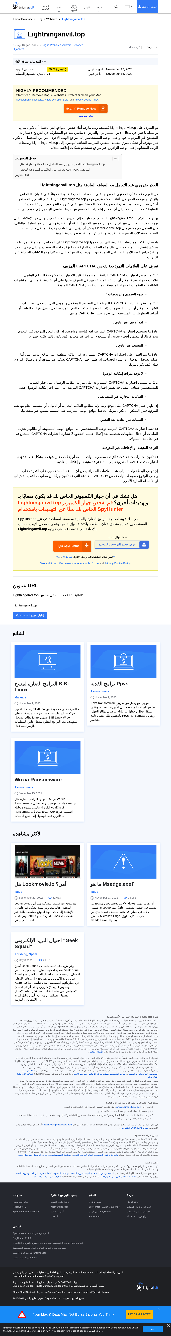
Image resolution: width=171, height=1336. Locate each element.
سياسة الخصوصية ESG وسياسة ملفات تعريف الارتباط (39, 1248)
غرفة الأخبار (133, 1202)
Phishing (21, 954)
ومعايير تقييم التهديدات (111, 1176)
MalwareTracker (59, 1206)
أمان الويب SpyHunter (100, 1211)
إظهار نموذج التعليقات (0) (30, 615)
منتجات (59, 7)
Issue (18, 891)
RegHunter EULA (22, 1238)
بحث (116, 6)
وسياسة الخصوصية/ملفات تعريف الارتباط (108, 1074)
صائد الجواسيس (20, 1202)
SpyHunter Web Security (26, 1211)
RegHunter (94, 1216)
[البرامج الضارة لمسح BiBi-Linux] (47, 661)
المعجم (54, 1216)
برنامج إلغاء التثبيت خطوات (49, 1272)
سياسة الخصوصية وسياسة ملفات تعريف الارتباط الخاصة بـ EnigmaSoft (48, 1243)
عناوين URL (22, 175)
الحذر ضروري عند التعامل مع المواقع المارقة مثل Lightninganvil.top (62, 164)
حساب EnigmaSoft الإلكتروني (134, 1128)
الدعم (87, 7)
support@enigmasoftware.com (57, 1125)
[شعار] (23, 6)
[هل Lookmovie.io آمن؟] (47, 862)
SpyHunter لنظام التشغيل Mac (104, 1206)
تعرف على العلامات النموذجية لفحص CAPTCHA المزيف (55, 169)
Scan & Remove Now (81, 108)
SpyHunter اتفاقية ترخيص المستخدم (31, 1233)
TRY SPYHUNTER (139, 1314)
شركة (100, 7)
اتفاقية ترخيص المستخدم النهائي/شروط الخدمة (92, 1173)
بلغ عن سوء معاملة (136, 1216)
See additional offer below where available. (39, 99)
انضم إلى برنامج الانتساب (139, 1206)
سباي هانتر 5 (95, 1202)
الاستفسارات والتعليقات (138, 1211)
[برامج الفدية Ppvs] (123, 661)
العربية (131, 6)
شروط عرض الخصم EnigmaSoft (29, 1252)
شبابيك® (67, 556)
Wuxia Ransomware (38, 779)
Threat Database (23, 19)
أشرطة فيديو (57, 1211)
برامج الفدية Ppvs (110, 683)
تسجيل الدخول (149, 6)
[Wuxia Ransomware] (47, 757)
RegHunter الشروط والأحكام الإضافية (45, 1276)
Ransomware (100, 691)
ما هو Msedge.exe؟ (112, 884)
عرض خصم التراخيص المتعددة (117, 544)
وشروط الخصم (80, 1074)
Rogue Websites (47, 19)
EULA (66, 99)
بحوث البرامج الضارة (73, 7)
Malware (20, 697)
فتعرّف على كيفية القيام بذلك (47, 1176)
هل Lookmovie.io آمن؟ (40, 884)
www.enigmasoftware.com (128, 1107)
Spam (33, 954)
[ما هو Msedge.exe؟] (123, 862)
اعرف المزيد (95, 1330)
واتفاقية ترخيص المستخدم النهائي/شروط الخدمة (95, 1155)
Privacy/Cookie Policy (86, 99)
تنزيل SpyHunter (67, 546)
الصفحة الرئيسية (45, 7)
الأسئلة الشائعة (96, 1052)
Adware (66, 45)
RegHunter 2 (19, 1206)
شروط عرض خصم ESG (25, 1257)
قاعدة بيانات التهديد (60, 1202)
